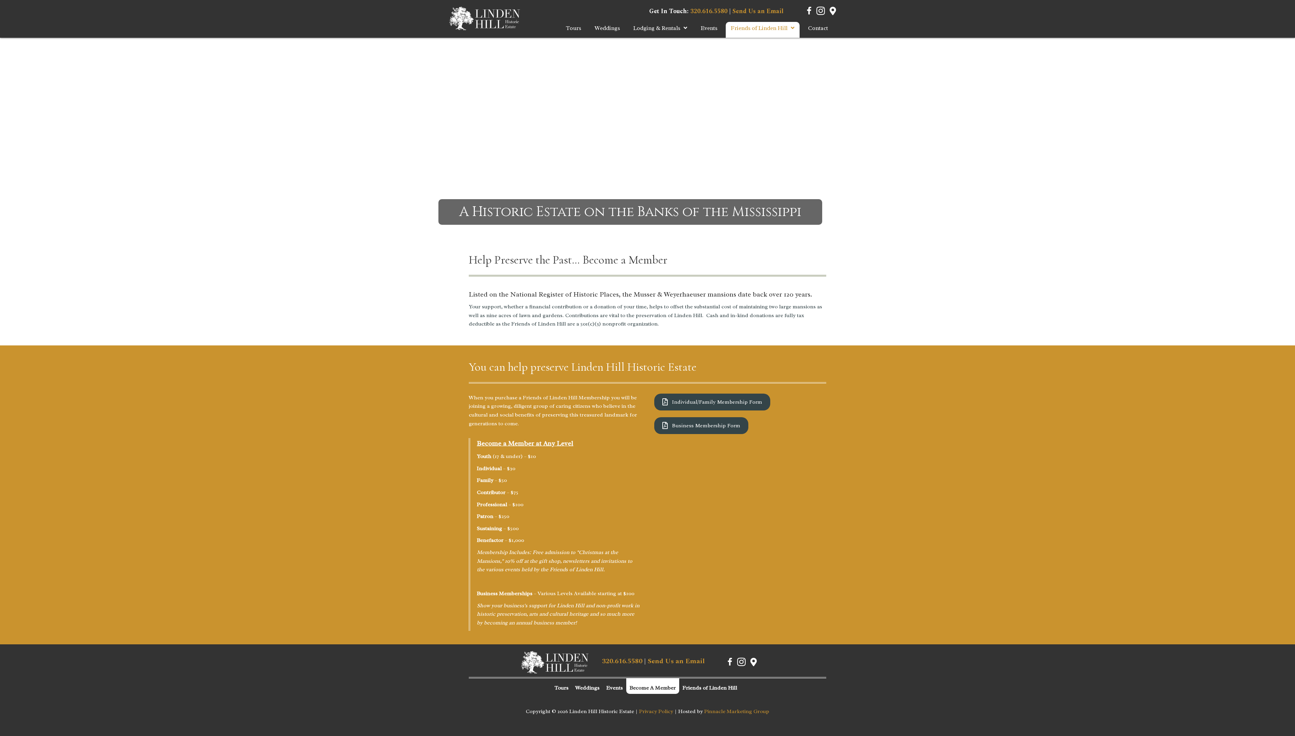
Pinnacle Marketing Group (736, 711)
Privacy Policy (656, 711)
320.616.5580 (708, 11)
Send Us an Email (757, 11)
